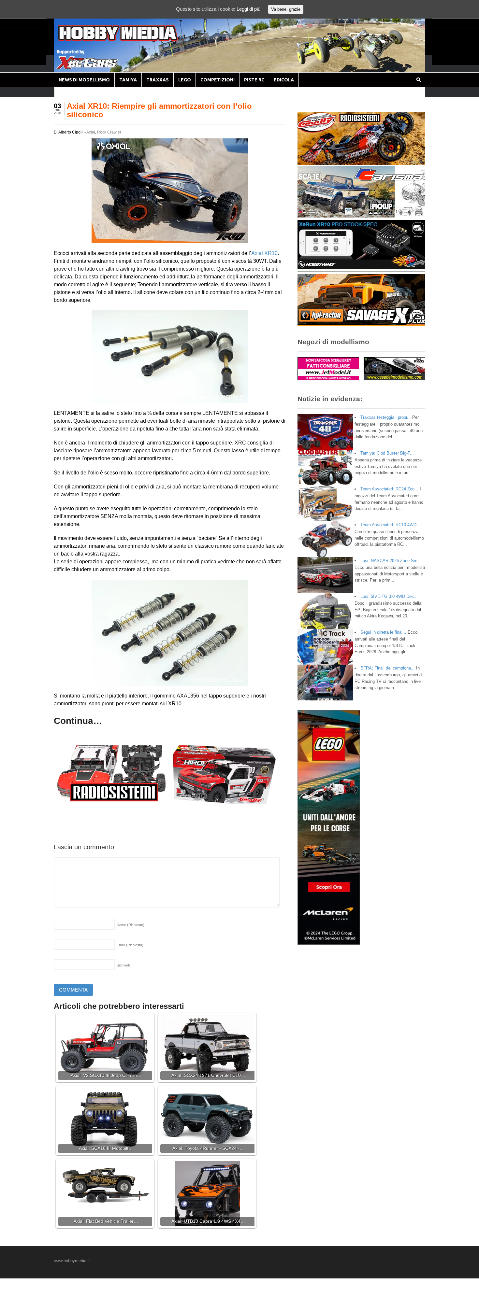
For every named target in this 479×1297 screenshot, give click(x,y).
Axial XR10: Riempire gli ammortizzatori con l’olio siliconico (159, 110)
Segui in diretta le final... (383, 632)
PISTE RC (254, 79)
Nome (130, 925)
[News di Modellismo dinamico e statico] (130, 39)
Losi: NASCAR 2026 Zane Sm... (390, 560)
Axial (90, 132)
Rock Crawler (109, 132)
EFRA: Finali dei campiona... (387, 668)
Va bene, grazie (285, 9)
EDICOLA (284, 79)
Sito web (123, 965)
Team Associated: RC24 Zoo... (389, 488)
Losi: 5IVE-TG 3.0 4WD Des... (389, 596)
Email (130, 945)
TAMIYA (128, 79)
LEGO (184, 79)
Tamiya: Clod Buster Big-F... (387, 453)
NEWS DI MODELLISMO (84, 79)
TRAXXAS (157, 79)
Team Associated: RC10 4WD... (390, 524)
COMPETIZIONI (217, 79)
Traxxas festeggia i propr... (385, 417)
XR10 (271, 253)
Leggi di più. (249, 9)
